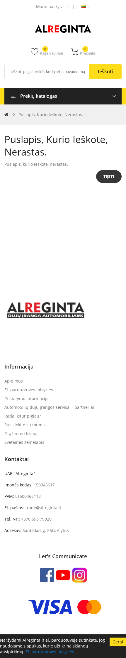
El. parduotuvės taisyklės (49, 651)
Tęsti (108, 176)
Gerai (118, 642)
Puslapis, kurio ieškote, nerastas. (50, 114)
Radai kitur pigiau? (22, 416)
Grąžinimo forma (21, 433)
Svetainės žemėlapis (24, 442)
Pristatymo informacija (26, 398)
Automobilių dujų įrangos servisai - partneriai (49, 407)
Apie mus (13, 381)
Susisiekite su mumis (25, 424)
